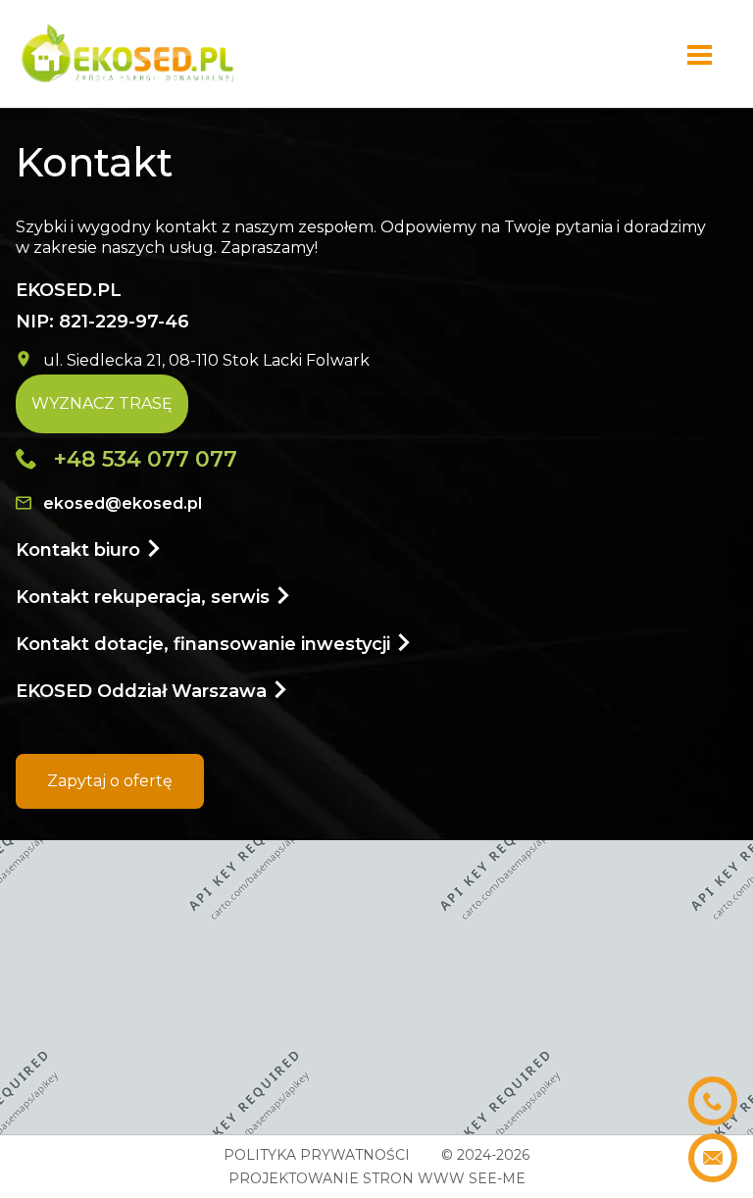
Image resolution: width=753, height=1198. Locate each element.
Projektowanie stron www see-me (377, 1178)
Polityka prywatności (317, 1155)
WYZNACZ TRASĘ (102, 403)
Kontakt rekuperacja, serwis (145, 597)
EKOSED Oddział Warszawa (144, 691)
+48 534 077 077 (145, 459)
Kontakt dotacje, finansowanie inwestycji (205, 644)
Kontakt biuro (80, 550)
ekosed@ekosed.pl (122, 503)
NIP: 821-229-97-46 (102, 305)
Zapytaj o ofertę (110, 781)
